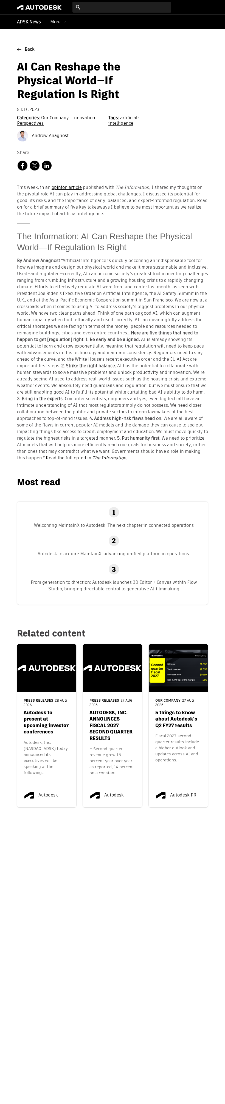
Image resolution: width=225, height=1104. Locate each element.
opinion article (67, 188)
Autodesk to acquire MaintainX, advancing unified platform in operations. (114, 554)
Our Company (55, 118)
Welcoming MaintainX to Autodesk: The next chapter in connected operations (114, 525)
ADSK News (29, 22)
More (55, 22)
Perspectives (30, 123)
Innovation (83, 118)
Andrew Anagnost (50, 136)
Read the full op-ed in (86, 458)
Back (30, 49)
